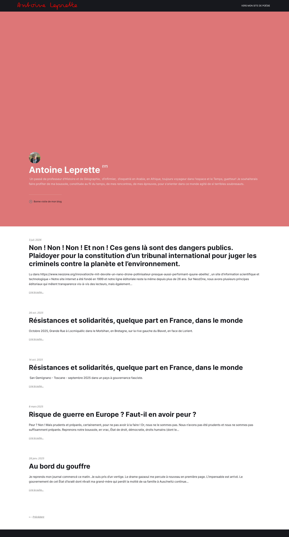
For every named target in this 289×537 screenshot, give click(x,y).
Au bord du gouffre (59, 466)
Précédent (38, 517)
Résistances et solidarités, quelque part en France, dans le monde (136, 320)
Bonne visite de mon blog (48, 201)
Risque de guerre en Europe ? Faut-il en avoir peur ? (112, 414)
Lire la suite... (36, 292)
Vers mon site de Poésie (255, 5)
